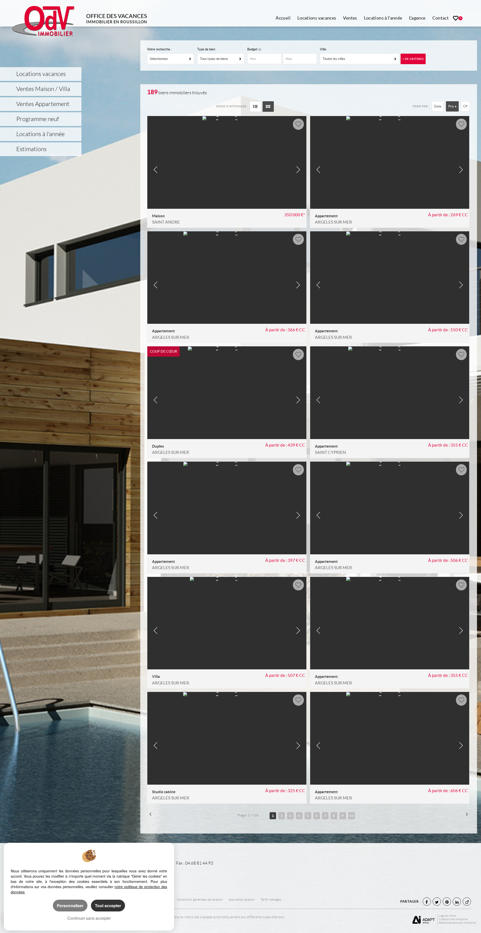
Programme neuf (37, 119)
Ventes (350, 18)
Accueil (283, 18)
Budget (252, 49)
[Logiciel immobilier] (424, 919)
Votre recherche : (159, 49)
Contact (440, 18)
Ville (323, 49)
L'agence (417, 18)
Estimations (31, 149)
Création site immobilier (453, 919)
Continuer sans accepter (89, 918)
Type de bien (206, 49)
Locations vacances (316, 18)
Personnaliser (70, 905)
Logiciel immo (447, 915)
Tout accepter (108, 905)
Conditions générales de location (200, 899)
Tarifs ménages (271, 899)
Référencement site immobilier (457, 922)
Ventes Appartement (42, 104)
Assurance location (241, 899)
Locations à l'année (383, 18)
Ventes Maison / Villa (43, 89)
